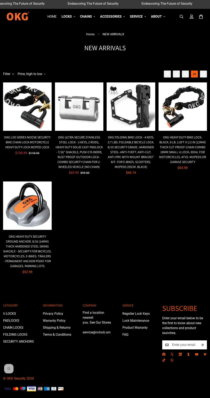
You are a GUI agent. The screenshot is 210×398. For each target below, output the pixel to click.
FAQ (125, 334)
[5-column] (203, 74)
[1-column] (167, 74)
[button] (201, 16)
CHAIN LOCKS (13, 328)
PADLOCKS (11, 321)
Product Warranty (135, 328)
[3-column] (185, 74)
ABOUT (156, 16)
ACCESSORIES (111, 16)
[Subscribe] (202, 344)
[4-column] (194, 74)
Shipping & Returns (57, 328)
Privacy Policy (53, 314)
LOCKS (67, 16)
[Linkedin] (180, 354)
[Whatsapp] (172, 360)
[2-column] (176, 74)
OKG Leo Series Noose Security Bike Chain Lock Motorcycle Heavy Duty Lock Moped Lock (27, 142)
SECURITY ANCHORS (18, 341)
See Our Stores (100, 322)
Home (52, 16)
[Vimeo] (205, 354)
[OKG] (18, 16)
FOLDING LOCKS (15, 334)
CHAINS (86, 16)
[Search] (181, 16)
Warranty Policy (54, 321)
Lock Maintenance (135, 321)
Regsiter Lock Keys (136, 314)
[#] (172, 354)
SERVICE (136, 16)
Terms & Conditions (57, 334)
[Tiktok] (163, 360)
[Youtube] (196, 354)
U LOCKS (9, 314)
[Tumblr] (188, 354)
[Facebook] (163, 354)
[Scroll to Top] (202, 375)
